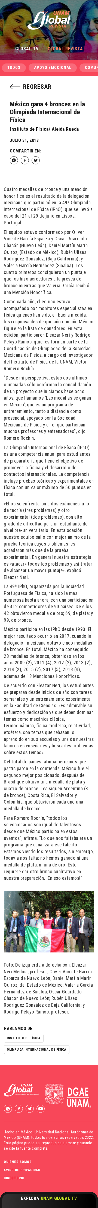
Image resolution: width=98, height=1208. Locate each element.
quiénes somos (18, 1162)
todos (13, 67)
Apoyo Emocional (52, 67)
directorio (14, 1178)
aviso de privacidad (22, 1170)
